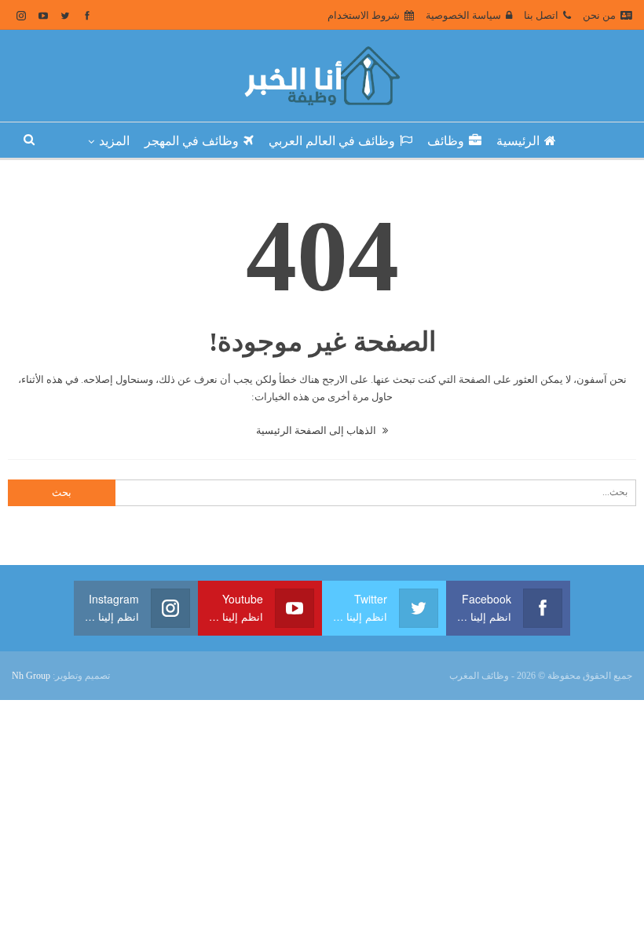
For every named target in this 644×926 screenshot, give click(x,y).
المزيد (114, 141)
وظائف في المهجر (192, 141)
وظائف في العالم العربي (332, 141)
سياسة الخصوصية (463, 15)
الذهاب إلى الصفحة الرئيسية (317, 430)
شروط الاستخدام (363, 15)
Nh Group (31, 675)
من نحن (599, 15)
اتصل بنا (541, 15)
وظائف (445, 141)
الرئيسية (518, 141)
